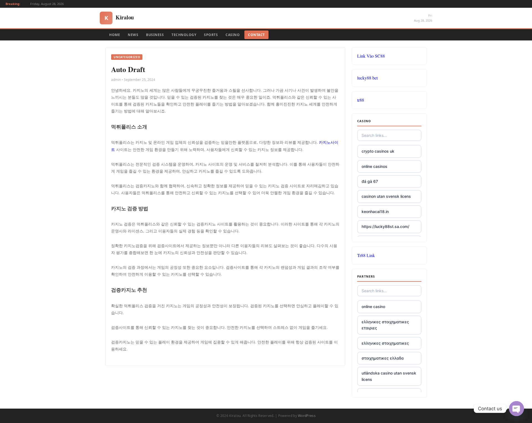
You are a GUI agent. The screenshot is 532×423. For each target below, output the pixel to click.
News (133, 34)
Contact (256, 34)
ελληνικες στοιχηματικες (385, 343)
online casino (373, 306)
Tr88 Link (366, 255)
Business (155, 34)
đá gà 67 (370, 181)
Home (114, 34)
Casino (233, 34)
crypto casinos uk (378, 151)
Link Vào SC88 (371, 56)
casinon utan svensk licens (386, 196)
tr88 (360, 100)
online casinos (374, 166)
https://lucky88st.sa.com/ (385, 226)
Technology (184, 34)
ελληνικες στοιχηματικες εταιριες (385, 324)
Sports (211, 34)
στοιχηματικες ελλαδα (383, 358)
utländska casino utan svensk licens (389, 376)
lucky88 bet (367, 78)
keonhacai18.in (375, 211)
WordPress (307, 415)
